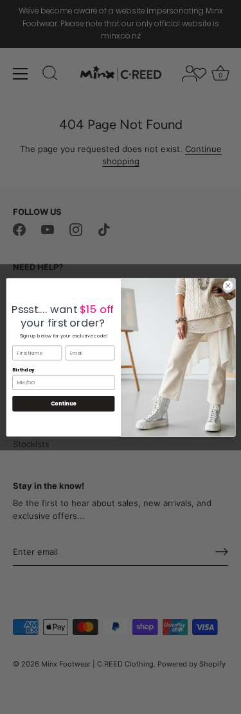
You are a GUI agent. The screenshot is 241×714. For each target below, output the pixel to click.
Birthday (23, 369)
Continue (63, 403)
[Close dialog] (227, 285)
